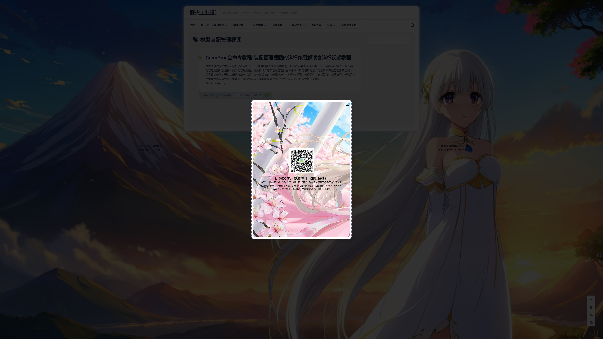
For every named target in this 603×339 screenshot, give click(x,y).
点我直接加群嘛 (301, 176)
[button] (347, 104)
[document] (301, 169)
